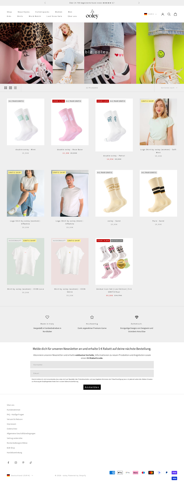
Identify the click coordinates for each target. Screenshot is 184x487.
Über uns (72, 16)
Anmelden (92, 387)
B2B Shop (11, 447)
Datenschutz (12, 428)
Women (59, 12)
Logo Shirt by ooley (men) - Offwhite (70, 222)
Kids (9, 16)
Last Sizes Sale (54, 16)
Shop (9, 12)
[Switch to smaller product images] (10, 88)
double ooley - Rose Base (70, 149)
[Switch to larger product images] (5, 88)
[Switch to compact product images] (15, 88)
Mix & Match (35, 16)
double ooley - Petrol (114, 156)
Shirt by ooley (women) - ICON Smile (70, 290)
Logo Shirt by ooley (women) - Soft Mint (158, 150)
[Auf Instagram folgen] (15, 462)
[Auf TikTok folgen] (30, 462)
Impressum (11, 424)
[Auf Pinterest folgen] (23, 462)
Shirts (20, 16)
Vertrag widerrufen (14, 438)
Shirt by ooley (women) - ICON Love (25, 289)
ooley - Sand (114, 221)
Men (70, 12)
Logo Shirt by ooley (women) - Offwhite (25, 222)
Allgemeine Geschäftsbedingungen (21, 433)
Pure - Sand (158, 221)
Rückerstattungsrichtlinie (17, 443)
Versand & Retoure (14, 419)
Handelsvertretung (14, 452)
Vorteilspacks (42, 12)
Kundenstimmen (13, 409)
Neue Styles (24, 12)
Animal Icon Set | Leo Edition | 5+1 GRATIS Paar (114, 290)
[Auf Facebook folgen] (8, 462)
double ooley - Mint (26, 149)
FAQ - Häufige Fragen (15, 414)
